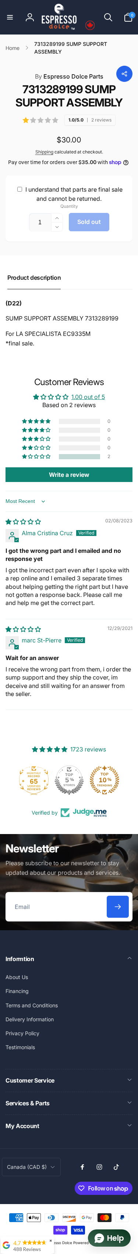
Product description (34, 277)
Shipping (44, 152)
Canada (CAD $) (27, 1167)
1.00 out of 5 (88, 397)
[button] (10, 17)
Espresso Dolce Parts (69, 76)
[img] (23, 521)
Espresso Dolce (58, 1242)
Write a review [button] (69, 474)
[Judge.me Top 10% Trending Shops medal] (104, 780)
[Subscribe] (118, 907)
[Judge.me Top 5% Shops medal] (69, 780)
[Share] (124, 74)
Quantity (69, 206)
